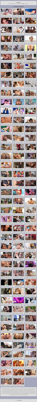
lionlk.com (20, 400)
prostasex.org (18, 2)
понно (23, 3)
